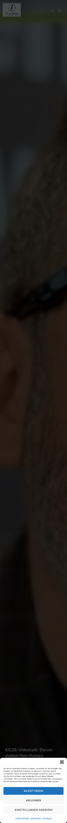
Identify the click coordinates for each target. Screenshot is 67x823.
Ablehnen (33, 800)
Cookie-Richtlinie (22, 818)
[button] (62, 762)
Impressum (47, 818)
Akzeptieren (33, 791)
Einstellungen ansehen (33, 809)
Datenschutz (36, 818)
